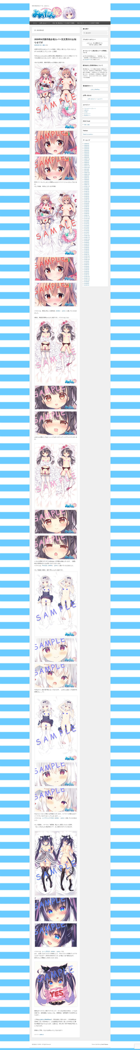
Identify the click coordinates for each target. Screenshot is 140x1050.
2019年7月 (86, 191)
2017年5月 (86, 227)
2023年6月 (86, 155)
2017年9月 (86, 220)
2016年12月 (87, 235)
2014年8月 (86, 283)
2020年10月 (87, 174)
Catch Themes (104, 1044)
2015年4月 (86, 269)
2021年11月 (87, 166)
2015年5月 (86, 268)
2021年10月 (87, 167)
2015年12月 (87, 256)
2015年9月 (86, 261)
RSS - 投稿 (86, 124)
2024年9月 (86, 149)
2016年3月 (86, 251)
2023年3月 (86, 157)
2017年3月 (86, 230)
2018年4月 (86, 212)
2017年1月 (86, 234)
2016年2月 (86, 252)
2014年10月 (87, 280)
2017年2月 (86, 232)
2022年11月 (87, 159)
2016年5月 (86, 247)
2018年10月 (87, 201)
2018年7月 (86, 206)
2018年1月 (86, 215)
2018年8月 (86, 205)
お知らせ (42, 1034)
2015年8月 (86, 263)
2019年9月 (86, 188)
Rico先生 (44, 565)
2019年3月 (86, 196)
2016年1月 (86, 254)
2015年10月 (87, 259)
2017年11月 (87, 217)
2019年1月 (86, 200)
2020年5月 (86, 181)
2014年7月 (86, 285)
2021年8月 (86, 171)
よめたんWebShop (95, 89)
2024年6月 (86, 150)
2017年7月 (86, 223)
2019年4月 (86, 195)
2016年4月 (86, 249)
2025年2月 (86, 147)
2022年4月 (86, 162)
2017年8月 (86, 222)
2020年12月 (87, 172)
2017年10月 (87, 218)
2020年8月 (86, 176)
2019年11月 (87, 186)
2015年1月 (86, 275)
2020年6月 (86, 179)
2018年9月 (86, 203)
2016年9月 (86, 241)
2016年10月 (87, 239)
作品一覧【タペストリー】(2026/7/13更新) (88, 23)
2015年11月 (87, 258)
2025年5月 (86, 145)
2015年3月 (86, 271)
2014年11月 (87, 278)
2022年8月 (86, 160)
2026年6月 (86, 143)
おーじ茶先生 (46, 951)
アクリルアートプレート (90, 108)
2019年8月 (86, 189)
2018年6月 (86, 208)
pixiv (63, 311)
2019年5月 (86, 193)
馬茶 (44, 45)
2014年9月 (86, 281)
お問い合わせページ (45, 23)
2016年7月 (86, 244)
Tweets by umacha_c (88, 134)
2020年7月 (86, 177)
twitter (58, 311)
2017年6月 (86, 225)
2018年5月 (86, 210)
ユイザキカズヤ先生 (48, 818)
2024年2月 (86, 152)
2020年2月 (86, 183)
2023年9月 (86, 154)
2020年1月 (86, 184)
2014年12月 (87, 276)
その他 (85, 112)
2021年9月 (86, 169)
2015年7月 (86, 264)
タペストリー (87, 113)
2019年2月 (86, 198)
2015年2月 (86, 273)
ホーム (35, 23)
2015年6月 (86, 266)
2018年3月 (86, 213)
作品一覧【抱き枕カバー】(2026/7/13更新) (63, 23)
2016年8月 (86, 242)
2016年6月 (86, 246)
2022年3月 (86, 164)
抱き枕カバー (87, 115)
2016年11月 (87, 237)
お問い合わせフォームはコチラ (95, 99)
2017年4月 (86, 229)
